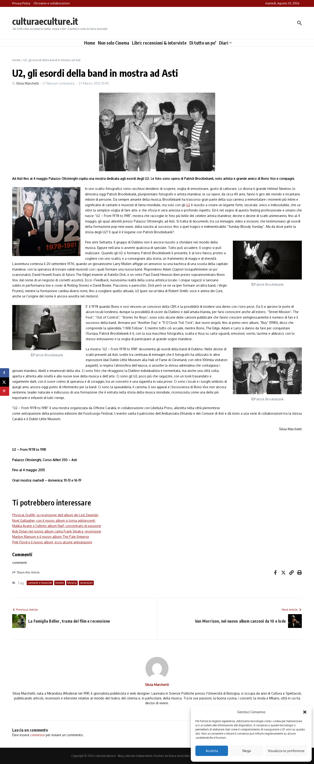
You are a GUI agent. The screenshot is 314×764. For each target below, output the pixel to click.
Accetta (212, 751)
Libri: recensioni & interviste (159, 43)
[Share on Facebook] (4, 372)
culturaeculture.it (45, 21)
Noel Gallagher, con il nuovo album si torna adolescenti (53, 520)
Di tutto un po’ (202, 43)
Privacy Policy (21, 3)
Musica (72, 582)
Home (89, 43)
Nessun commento (61, 83)
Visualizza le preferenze (286, 751)
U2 (188, 205)
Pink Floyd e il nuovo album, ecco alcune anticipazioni (52, 542)
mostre (59, 582)
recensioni (86, 582)
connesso (37, 735)
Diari (223, 43)
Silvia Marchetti (27, 83)
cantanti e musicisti (40, 582)
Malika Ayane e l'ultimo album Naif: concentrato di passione (56, 526)
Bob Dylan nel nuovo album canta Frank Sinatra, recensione (56, 531)
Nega (247, 751)
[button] (305, 712)
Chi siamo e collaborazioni (52, 3)
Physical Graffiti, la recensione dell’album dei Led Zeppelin (55, 515)
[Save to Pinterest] (4, 391)
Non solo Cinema (113, 43)
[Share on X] (4, 382)
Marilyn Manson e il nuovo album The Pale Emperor (50, 537)
